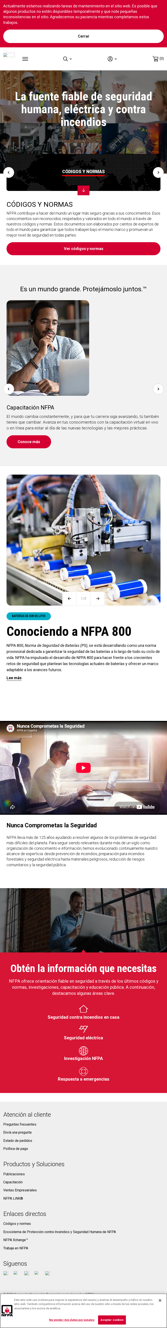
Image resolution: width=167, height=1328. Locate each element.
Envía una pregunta (17, 1132)
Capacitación (13, 1182)
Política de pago (15, 1149)
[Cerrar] (160, 1300)
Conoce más (29, 441)
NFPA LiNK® (13, 1198)
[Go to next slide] (158, 172)
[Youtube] (26, 1273)
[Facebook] (5, 1273)
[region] (83, 1310)
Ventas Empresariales (20, 1190)
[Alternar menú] (25, 59)
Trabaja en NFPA (15, 1248)
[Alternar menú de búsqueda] (67, 58)
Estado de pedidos (17, 1141)
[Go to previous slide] (8, 172)
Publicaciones (14, 1174)
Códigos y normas (17, 1224)
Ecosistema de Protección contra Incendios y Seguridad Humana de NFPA (59, 1232)
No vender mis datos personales (72, 1319)
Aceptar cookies (112, 1319)
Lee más (14, 678)
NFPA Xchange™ (15, 1240)
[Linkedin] (47, 1273)
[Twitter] (16, 1273)
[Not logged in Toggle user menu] (112, 58)
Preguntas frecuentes (19, 1124)
